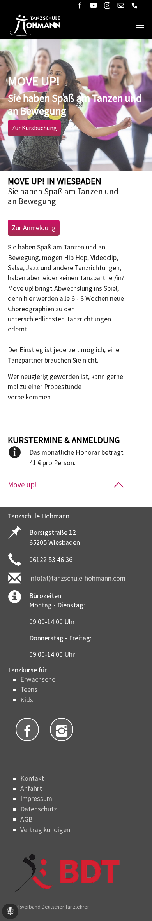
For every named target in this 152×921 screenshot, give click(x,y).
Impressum (36, 798)
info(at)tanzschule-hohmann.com (77, 578)
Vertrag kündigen (45, 829)
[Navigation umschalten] (140, 25)
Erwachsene (37, 679)
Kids (26, 700)
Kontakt (32, 778)
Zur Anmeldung (34, 227)
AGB (26, 819)
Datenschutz (38, 809)
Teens (28, 689)
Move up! (22, 484)
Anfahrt (31, 788)
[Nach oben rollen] (134, 903)
